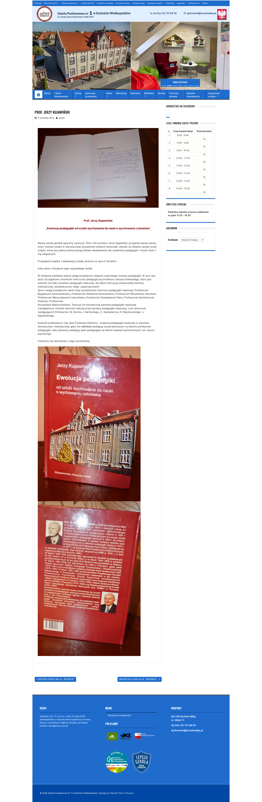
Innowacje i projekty (154, 3)
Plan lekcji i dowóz (51, 3)
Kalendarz (135, 93)
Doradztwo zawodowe (105, 3)
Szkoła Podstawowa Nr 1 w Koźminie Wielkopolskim (72, 793)
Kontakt (205, 3)
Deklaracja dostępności (119, 715)
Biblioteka (149, 93)
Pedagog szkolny (138, 3)
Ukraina (161, 93)
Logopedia (181, 3)
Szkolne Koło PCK (87, 3)
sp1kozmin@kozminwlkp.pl (201, 13)
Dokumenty (170, 3)
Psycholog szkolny (123, 3)
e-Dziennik (37, 3)
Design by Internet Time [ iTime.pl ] (116, 793)
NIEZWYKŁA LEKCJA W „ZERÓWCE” (138, 679)
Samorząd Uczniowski (91, 95)
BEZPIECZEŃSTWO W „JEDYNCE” (56, 679)
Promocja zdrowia (173, 95)
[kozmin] (112, 736)
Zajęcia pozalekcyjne (69, 3)
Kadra (109, 93)
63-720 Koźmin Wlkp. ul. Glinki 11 (183, 718)
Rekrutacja (121, 93)
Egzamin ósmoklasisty (193, 95)
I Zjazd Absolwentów (61, 95)
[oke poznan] (125, 736)
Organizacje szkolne (214, 95)
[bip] (144, 736)
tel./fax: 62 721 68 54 (165, 13)
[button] (138, 56)
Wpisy (47, 93)
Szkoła (78, 93)
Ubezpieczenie (194, 3)
